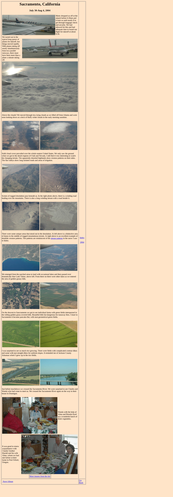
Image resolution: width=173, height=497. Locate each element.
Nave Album (7, 481)
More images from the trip (40, 476)
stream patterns (57, 238)
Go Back (81, 481)
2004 (82, 242)
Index (82, 238)
